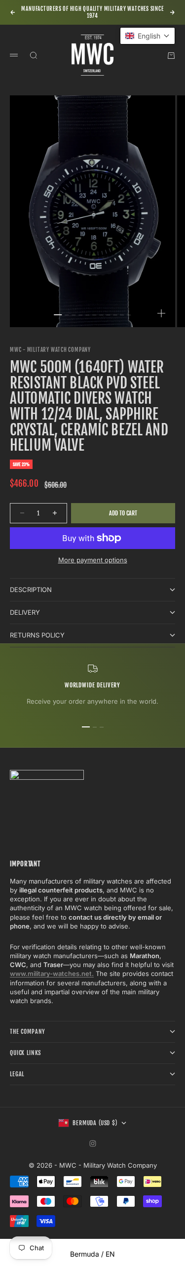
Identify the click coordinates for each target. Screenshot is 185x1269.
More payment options (92, 560)
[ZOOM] (161, 313)
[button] (147, 36)
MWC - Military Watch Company (50, 349)
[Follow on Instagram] (93, 1143)
